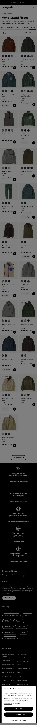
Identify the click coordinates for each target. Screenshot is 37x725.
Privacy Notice (8, 703)
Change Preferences (18, 720)
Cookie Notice (23, 702)
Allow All (18, 709)
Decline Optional (18, 714)
